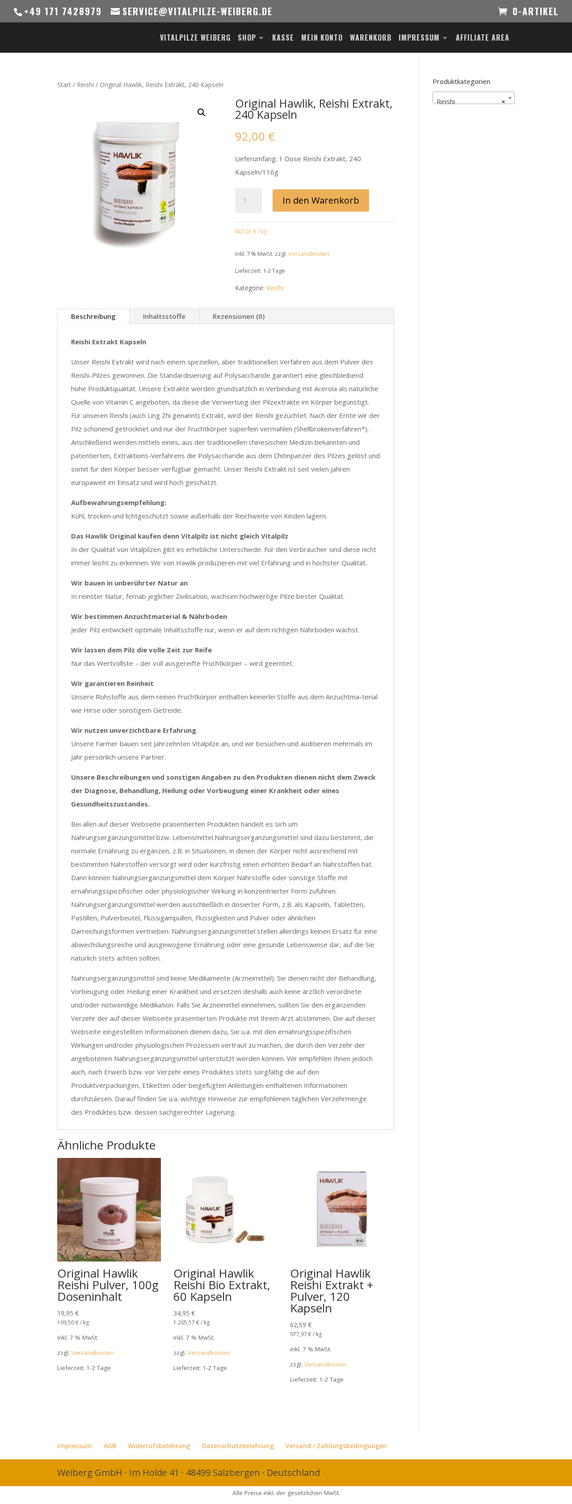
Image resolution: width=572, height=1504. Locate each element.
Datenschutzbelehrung (238, 1445)
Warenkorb (370, 38)
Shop (247, 38)
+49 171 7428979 (63, 11)
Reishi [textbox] (471, 101)
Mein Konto (322, 38)
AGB (110, 1445)
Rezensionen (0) (239, 316)
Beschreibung (93, 316)
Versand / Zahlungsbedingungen (336, 1445)
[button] (201, 112)
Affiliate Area (482, 38)
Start (64, 84)
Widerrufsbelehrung (159, 1445)
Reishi (85, 84)
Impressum (419, 38)
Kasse (283, 38)
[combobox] (474, 98)
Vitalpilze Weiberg (195, 38)
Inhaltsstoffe (164, 316)
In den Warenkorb (320, 200)
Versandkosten (308, 254)
